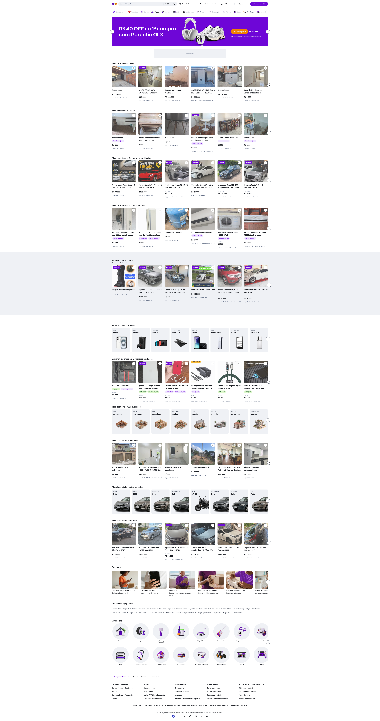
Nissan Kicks (203, 609)
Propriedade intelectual (189, 705)
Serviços (178, 695)
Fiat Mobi (211, 609)
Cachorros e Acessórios (153, 699)
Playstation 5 (256, 609)
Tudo (157, 12)
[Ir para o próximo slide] (269, 85)
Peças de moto (244, 695)
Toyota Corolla (193, 609)
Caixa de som (116, 613)
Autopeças (190, 12)
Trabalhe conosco (215, 705)
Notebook (125, 613)
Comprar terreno (237, 613)
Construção (251, 12)
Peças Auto (179, 688)
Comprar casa (217, 613)
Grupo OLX (225, 705)
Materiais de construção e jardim (187, 699)
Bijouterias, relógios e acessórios (251, 684)
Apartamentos (180, 684)
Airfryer (247, 609)
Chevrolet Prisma (181, 609)
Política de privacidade (172, 705)
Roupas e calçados (214, 691)
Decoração (216, 12)
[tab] (121, 677)
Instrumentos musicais (247, 691)
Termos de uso (158, 705)
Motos (114, 691)
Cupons (146, 12)
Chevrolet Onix (116, 609)
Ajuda (135, 705)
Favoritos (134, 12)
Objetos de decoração (247, 699)
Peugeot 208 (127, 609)
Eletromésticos (149, 688)
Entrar (241, 4)
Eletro (239, 12)
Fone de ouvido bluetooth (156, 613)
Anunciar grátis (261, 4)
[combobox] (147, 4)
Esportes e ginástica (214, 695)
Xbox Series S (169, 613)
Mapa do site (203, 705)
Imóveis (167, 12)
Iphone (229, 609)
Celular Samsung (238, 609)
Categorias (120, 12)
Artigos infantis (212, 684)
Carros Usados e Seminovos (122, 688)
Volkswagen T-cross (138, 609)
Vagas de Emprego (182, 691)
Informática (264, 12)
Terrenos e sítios (213, 688)
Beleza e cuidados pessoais (217, 699)
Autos (178, 12)
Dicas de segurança (145, 705)
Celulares (203, 12)
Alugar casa (226, 613)
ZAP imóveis (235, 705)
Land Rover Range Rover (167, 609)
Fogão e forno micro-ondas (138, 613)
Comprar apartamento (189, 613)
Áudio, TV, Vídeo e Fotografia (154, 695)
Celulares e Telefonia (120, 684)
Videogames (148, 691)
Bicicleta (178, 613)
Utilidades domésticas (247, 688)
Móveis (228, 12)
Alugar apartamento (204, 613)
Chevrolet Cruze (221, 609)
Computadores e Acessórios (122, 695)
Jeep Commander (152, 609)
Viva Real (244, 705)
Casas (114, 699)
